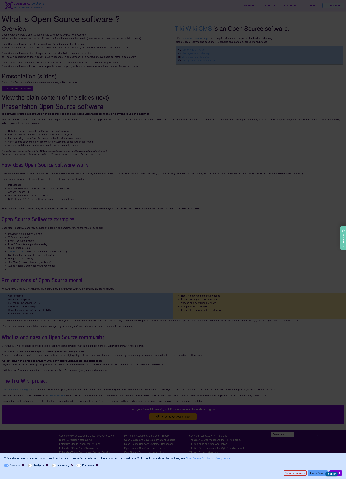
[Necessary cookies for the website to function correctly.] (22, 465)
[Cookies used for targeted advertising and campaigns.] (71, 465)
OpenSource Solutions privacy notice (208, 458)
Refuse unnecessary (295, 473)
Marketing (63, 465)
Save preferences (317, 473)
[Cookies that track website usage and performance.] (46, 465)
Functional (88, 465)
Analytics (39, 465)
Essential (15, 465)
